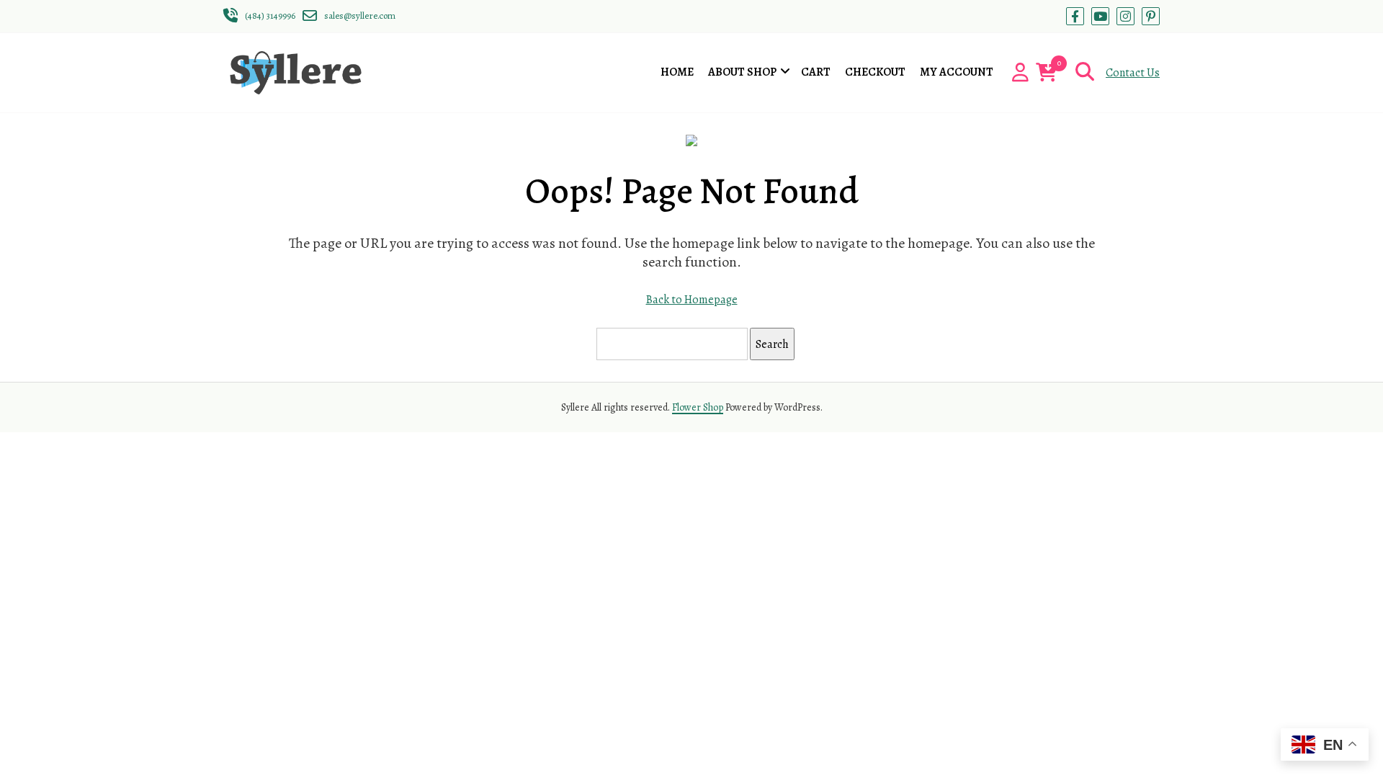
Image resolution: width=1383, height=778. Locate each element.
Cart (816, 72)
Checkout (875, 72)
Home (677, 72)
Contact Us (1133, 73)
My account (956, 72)
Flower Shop (697, 407)
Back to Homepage (692, 300)
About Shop (742, 72)
